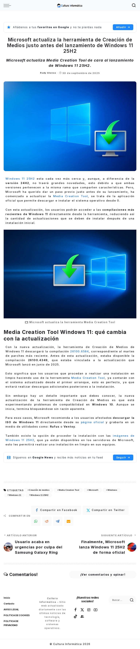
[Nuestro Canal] (82, 616)
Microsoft (93, 490)
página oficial (92, 422)
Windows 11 (15, 495)
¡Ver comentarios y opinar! (102, 574)
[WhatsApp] (35, 521)
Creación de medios (39, 490)
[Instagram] (89, 610)
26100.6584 (79, 351)
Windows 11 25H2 (20, 178)
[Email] (68, 521)
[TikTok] (76, 616)
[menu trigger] (8, 5)
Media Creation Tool (70, 196)
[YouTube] (96, 610)
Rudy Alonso (48, 73)
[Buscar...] (134, 5)
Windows (112, 490)
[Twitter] (82, 610)
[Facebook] (76, 610)
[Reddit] (46, 521)
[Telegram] (57, 521)
